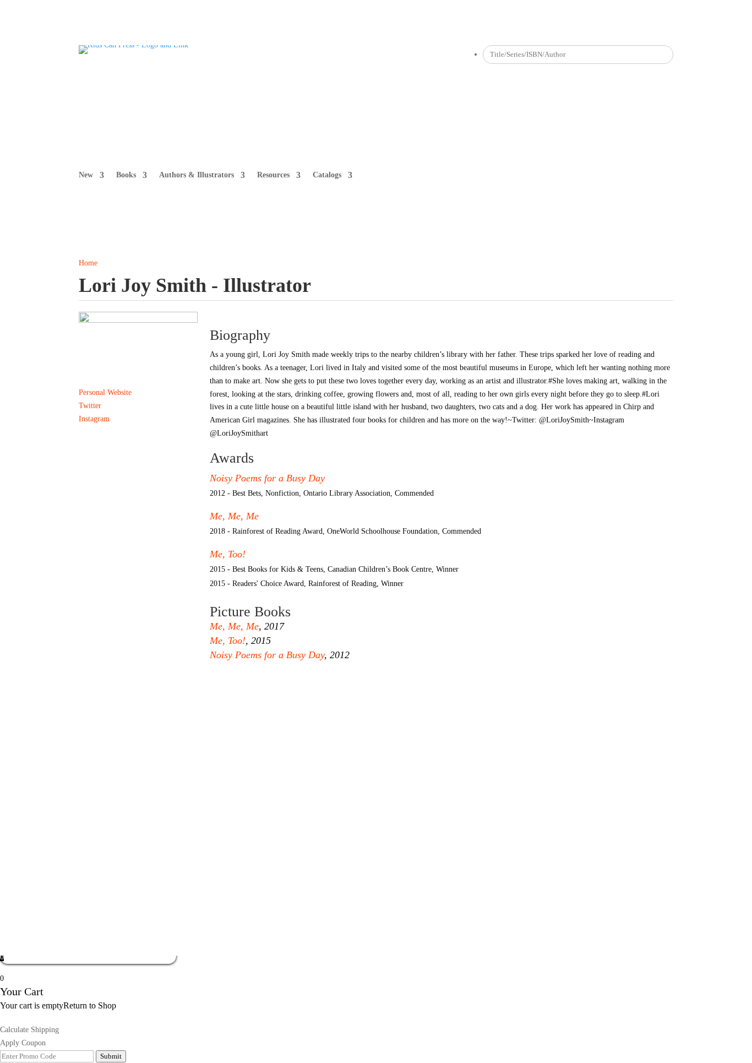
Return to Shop (89, 1005)
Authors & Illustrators (196, 175)
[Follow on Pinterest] (330, 54)
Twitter (90, 406)
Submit (111, 1056)
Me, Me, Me (234, 516)
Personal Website (105, 392)
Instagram (94, 419)
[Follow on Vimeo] (374, 54)
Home (88, 263)
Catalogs (327, 175)
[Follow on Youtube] (352, 54)
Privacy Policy (324, 759)
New (86, 175)
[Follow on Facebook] (286, 54)
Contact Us (237, 759)
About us (93, 759)
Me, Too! (228, 554)
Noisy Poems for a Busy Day (267, 478)
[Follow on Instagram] (308, 54)
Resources (273, 175)
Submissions (189, 759)
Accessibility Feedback (450, 759)
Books (126, 175)
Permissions (139, 759)
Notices (278, 759)
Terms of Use (381, 759)
